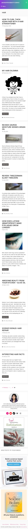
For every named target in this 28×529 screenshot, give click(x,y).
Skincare (10, 320)
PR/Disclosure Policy (14, 524)
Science (8, 273)
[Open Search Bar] (26, 2)
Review (8, 117)
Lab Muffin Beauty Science (10, 2)
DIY (4, 320)
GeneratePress (24, 526)
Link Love (8, 346)
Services (12, 117)
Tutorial (11, 63)
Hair (5, 63)
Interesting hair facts (13, 354)
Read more (5, 59)
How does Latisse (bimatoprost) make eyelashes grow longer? (12, 224)
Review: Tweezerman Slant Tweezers (12, 177)
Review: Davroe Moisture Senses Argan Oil (13, 127)
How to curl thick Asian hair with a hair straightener (12, 21)
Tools (7, 63)
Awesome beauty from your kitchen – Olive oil (13, 282)
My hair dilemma (10, 71)
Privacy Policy (23, 524)
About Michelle (5, 524)
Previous (5, 387)
